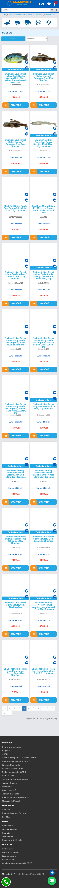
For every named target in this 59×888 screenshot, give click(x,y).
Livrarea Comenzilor (11, 765)
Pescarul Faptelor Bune (12, 768)
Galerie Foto (7, 836)
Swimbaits (50, 14)
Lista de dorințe (9, 856)
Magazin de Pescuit (11, 801)
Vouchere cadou (9, 829)
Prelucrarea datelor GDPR (14, 772)
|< (5, 708)
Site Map (6, 817)
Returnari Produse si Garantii (15, 797)
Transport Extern (9, 783)
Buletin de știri (8, 859)
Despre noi (7, 786)
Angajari (6, 750)
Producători (7, 825)
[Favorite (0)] (49, 4)
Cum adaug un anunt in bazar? (16, 761)
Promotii (6, 833)
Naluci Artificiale (35, 14)
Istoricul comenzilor (11, 852)
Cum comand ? (9, 790)
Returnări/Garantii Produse (14, 813)
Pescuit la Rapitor (17, 14)
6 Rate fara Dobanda (11, 747)
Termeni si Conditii (10, 794)
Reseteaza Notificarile (12, 840)
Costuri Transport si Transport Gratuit (19, 758)
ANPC (5, 754)
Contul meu (7, 849)
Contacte (6, 810)
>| (9, 713)
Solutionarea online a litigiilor (15, 779)
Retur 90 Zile (8, 776)
